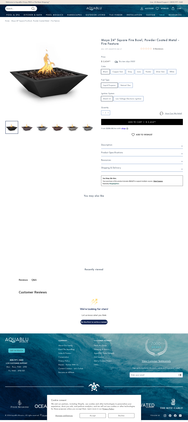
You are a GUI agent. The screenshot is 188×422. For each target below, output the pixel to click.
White (172, 72)
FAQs (96, 365)
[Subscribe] (180, 375)
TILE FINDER (116, 15)
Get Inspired (99, 357)
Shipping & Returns (101, 349)
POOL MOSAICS (54, 15)
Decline (121, 415)
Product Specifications (112, 152)
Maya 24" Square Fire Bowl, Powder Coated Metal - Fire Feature (35, 21)
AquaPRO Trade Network (104, 353)
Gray (130, 72)
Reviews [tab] (23, 279)
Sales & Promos (64, 353)
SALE (162, 15)
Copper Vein (118, 72)
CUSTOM (151, 15)
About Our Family (65, 345)
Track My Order (100, 345)
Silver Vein (160, 72)
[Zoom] (49, 75)
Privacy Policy (108, 409)
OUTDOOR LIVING (95, 15)
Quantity (105, 107)
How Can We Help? (173, 113)
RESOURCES (175, 15)
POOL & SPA (13, 15)
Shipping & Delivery (111, 167)
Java (139, 72)
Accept (93, 415)
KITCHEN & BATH (33, 15)
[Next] (91, 127)
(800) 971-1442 (176, 2)
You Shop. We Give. (110, 178)
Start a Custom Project (103, 361)
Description (106, 144)
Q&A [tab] (34, 279)
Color (103, 66)
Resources (106, 160)
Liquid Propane (109, 85)
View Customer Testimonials (156, 360)
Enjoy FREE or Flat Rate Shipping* (36, 2)
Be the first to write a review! (94, 322)
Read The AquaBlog (66, 349)
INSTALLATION (134, 15)
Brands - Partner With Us (68, 365)
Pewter (148, 72)
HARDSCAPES (74, 15)
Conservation (63, 357)
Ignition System (107, 93)
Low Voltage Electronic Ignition (128, 99)
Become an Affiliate (66, 372)
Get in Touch (16, 350)
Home (7, 21)
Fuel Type (105, 80)
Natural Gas (125, 85)
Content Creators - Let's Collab (70, 368)
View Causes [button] (158, 181)
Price (103, 57)
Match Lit (107, 99)
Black (105, 72)
